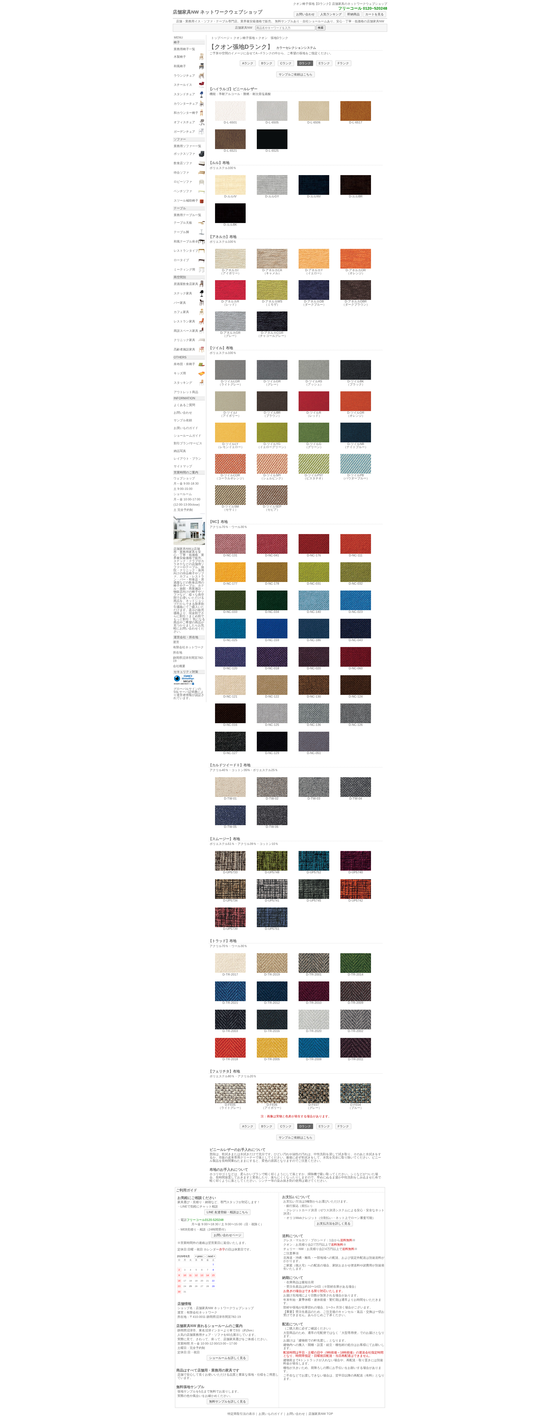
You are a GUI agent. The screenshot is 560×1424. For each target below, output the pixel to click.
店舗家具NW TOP (320, 1413)
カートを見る (374, 14)
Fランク (343, 63)
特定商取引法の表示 (241, 1413)
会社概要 (179, 666)
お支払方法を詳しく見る (333, 1223)
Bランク (266, 63)
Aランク (247, 63)
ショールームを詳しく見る (227, 1358)
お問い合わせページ (227, 1235)
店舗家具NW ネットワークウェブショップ (217, 11)
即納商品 (353, 14)
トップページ (220, 38)
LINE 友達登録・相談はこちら (227, 1212)
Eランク (324, 63)
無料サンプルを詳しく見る (227, 1401)
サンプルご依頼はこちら (295, 74)
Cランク (286, 63)
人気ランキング (331, 14)
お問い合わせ (305, 14)
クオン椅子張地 (244, 38)
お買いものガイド (271, 1413)
